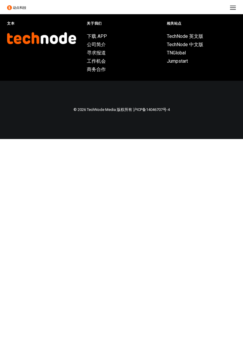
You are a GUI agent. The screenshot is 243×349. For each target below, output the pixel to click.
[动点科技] (16, 7)
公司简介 (96, 44)
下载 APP (97, 36)
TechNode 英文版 (185, 36)
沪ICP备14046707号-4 (151, 109)
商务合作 (96, 69)
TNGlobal (176, 53)
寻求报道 (96, 53)
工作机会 (96, 61)
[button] (233, 7)
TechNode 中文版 (185, 44)
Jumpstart (177, 61)
